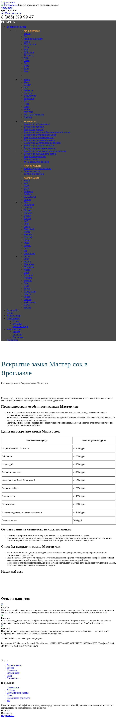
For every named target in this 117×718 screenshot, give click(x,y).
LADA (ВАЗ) (30, 196)
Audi (26, 183)
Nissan (27, 269)
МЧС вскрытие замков (36, 162)
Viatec (27, 109)
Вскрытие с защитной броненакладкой (45, 151)
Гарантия (17, 334)
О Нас (16, 321)
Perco (27, 101)
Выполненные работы (18, 693)
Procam (28, 93)
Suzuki (27, 296)
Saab (26, 283)
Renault (28, 280)
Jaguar (27, 245)
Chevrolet (29, 205)
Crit (26, 63)
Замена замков (32, 171)
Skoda (27, 288)
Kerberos (28, 90)
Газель (27, 199)
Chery (27, 202)
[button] (8, 21)
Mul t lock (29, 52)
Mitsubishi (29, 267)
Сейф (9, 675)
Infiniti (27, 240)
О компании (13, 318)
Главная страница (9, 383)
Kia (25, 251)
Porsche (28, 278)
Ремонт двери (13, 673)
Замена (10, 668)
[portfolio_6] (58, 584)
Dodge (27, 218)
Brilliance (28, 191)
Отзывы (17, 323)
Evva (26, 47)
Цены (10, 313)
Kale (26, 49)
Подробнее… (7, 715)
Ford (26, 224)
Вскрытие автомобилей (37, 124)
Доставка (18, 337)
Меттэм (28, 112)
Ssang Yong (30, 291)
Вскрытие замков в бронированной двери (47, 132)
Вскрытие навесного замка (39, 145)
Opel (26, 272)
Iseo (26, 87)
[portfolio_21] (81, 584)
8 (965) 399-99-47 (17, 17)
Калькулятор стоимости (18, 698)
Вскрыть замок (14, 665)
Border (27, 85)
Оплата (16, 332)
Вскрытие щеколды (35, 156)
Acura (27, 180)
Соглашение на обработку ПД (15, 655)
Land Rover (29, 253)
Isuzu (26, 242)
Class (26, 60)
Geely (27, 226)
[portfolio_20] (35, 584)
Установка (12, 670)
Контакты (12, 340)
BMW (26, 188)
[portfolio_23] (104, 584)
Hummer (28, 234)
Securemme (30, 95)
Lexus (27, 256)
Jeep (26, 248)
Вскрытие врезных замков (39, 137)
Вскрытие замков (16, 26)
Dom (26, 66)
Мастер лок (30, 44)
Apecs (27, 33)
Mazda (27, 261)
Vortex (27, 307)
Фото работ (13, 310)
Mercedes (29, 264)
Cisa (26, 36)
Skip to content (8, 2)
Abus (26, 82)
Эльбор (28, 117)
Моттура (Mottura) (34, 114)
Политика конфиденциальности (16, 650)
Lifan (26, 259)
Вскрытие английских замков (40, 135)
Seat (26, 286)
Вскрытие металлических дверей (42, 143)
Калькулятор (14, 315)
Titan (26, 106)
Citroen (27, 210)
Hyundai (28, 237)
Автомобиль (13, 678)
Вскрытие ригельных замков (40, 148)
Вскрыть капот (32, 159)
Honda (27, 232)
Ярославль (7, 7)
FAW (26, 221)
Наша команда (20, 326)
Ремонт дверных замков (37, 168)
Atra (26, 57)
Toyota (27, 299)
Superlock (29, 98)
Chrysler (28, 207)
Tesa (26, 104)
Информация (14, 329)
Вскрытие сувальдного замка (40, 153)
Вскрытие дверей (34, 129)
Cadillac (28, 194)
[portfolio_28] (12, 584)
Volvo (27, 305)
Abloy (27, 79)
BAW (26, 186)
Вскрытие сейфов (34, 126)
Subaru (27, 294)
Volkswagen (30, 302)
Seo (8, 700)
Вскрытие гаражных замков (39, 140)
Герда (27, 41)
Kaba (26, 68)
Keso (26, 71)
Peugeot (28, 275)
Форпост (29, 55)
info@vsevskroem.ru (11, 13)
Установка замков (34, 174)
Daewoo (28, 213)
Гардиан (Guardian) (33, 39)
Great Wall (29, 229)
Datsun (27, 215)
